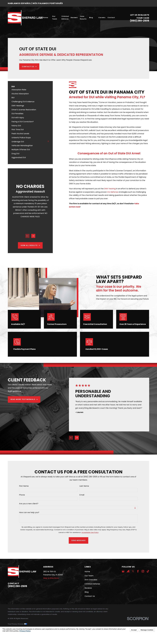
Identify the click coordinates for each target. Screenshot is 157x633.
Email (81, 495)
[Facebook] (138, 571)
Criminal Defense (92, 584)
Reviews (88, 588)
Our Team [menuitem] (54, 17)
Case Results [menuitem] (83, 17)
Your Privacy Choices (16, 624)
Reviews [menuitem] (74, 18)
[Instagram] (143, 571)
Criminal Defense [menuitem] (65, 17)
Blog (86, 592)
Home (87, 571)
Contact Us (90, 596)
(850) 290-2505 (139, 21)
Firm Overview (91, 579)
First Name (24, 486)
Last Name (84, 486)
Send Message (78, 540)
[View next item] (33, 236)
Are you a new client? (28, 504)
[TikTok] (148, 571)
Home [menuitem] (45, 18)
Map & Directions (51, 578)
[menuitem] (30, 90)
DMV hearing (110, 188)
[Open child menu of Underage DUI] (48, 141)
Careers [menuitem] (101, 18)
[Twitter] (133, 571)
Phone (22, 495)
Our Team (89, 575)
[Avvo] (128, 571)
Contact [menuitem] (111, 18)
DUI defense (112, 192)
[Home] (25, 17)
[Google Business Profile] (123, 571)
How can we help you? (29, 512)
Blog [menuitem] (91, 18)
